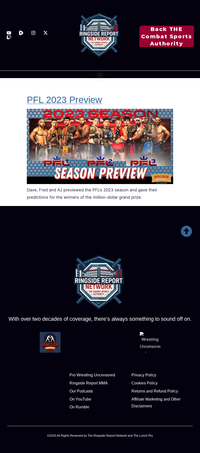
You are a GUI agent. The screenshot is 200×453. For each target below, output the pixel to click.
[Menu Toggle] (100, 74)
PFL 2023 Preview (64, 100)
